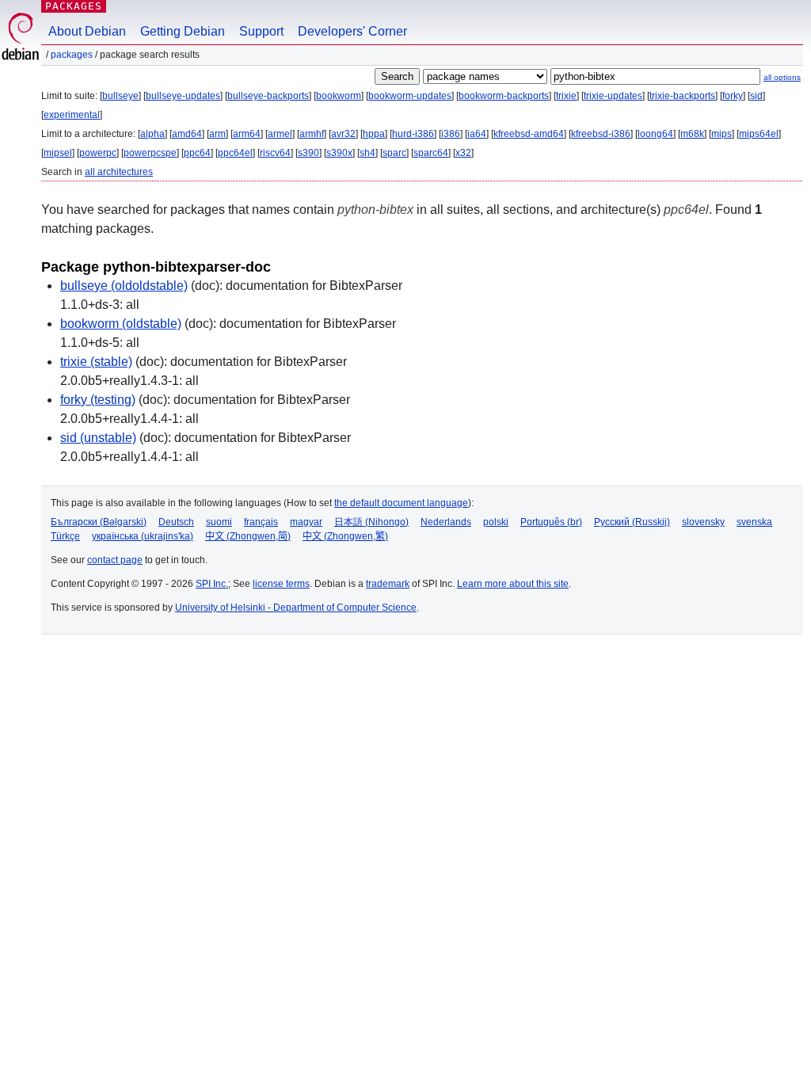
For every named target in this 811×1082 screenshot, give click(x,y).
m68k (692, 133)
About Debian (87, 31)
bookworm (338, 95)
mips (721, 133)
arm (217, 133)
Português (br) (551, 522)
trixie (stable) (96, 361)
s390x (339, 152)
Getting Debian (182, 31)
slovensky (703, 522)
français (261, 522)
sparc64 (430, 152)
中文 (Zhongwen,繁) (345, 536)
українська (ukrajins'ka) (142, 536)
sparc (394, 152)
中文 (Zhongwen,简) (248, 536)
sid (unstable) (98, 437)
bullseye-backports (268, 95)
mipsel (58, 152)
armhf (311, 133)
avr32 (343, 133)
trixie (566, 95)
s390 (308, 152)
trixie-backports (682, 95)
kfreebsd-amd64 (528, 133)
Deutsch (176, 522)
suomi (219, 522)
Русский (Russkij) (632, 522)
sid (756, 95)
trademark (387, 583)
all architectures (119, 171)
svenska (754, 522)
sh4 (367, 152)
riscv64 (275, 152)
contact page (115, 560)
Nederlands (446, 522)
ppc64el (235, 152)
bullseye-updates (183, 95)
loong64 (655, 133)
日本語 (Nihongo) (371, 522)
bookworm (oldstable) (120, 323)
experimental (72, 114)
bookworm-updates (409, 95)
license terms (281, 583)
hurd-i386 (413, 133)
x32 (463, 152)
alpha (152, 133)
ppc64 (197, 152)
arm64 (247, 133)
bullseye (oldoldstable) (124, 285)
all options (782, 77)
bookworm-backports (504, 95)
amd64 (187, 133)
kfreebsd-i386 (600, 133)
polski (495, 522)
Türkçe (65, 536)
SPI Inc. (212, 583)
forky (732, 95)
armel (280, 133)
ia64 (476, 133)
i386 (450, 133)
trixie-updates (613, 95)
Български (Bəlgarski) (99, 522)
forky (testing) (97, 399)
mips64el (759, 133)
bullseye (120, 95)
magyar (306, 522)
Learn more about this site (513, 583)
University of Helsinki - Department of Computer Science (296, 607)
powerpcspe (150, 152)
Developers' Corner (352, 31)
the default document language (401, 503)
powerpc (97, 152)
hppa (374, 133)
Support (261, 31)
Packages (73, 6)
